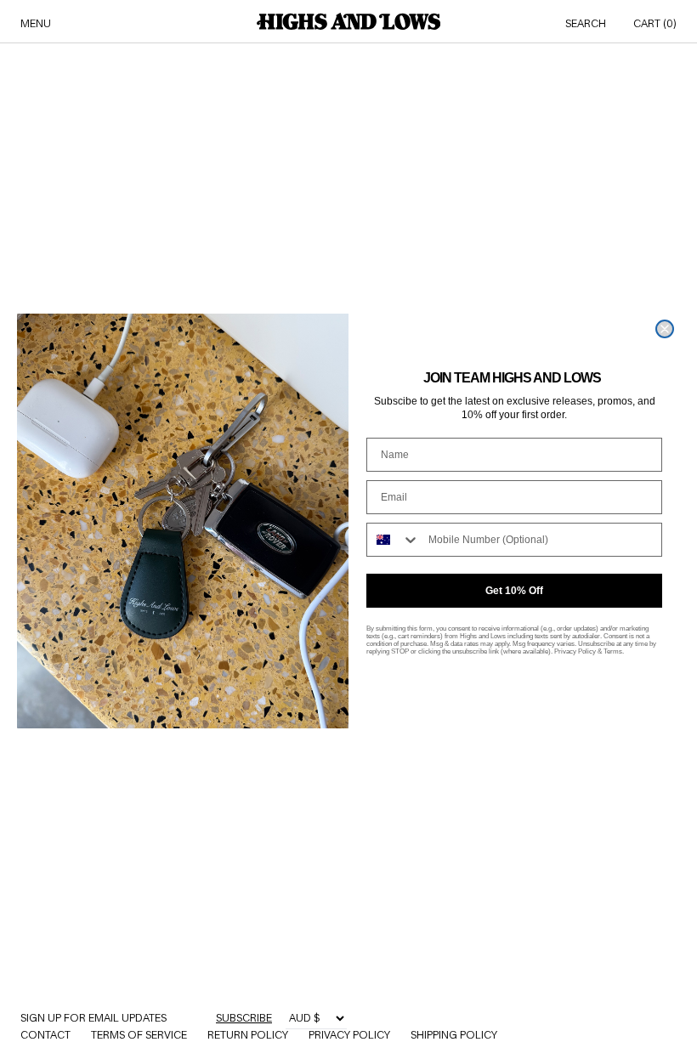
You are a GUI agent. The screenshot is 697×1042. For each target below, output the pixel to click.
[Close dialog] (664, 328)
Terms (613, 651)
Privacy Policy (575, 651)
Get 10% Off (514, 591)
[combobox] (393, 540)
